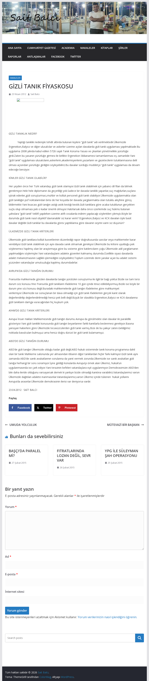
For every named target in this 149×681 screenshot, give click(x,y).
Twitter (75, 56)
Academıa (68, 48)
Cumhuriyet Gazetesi (41, 48)
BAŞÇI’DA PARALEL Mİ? (25, 453)
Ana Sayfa (14, 48)
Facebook (58, 56)
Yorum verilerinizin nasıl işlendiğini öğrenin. (107, 617)
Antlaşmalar (36, 56)
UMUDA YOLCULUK (23, 425)
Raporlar (14, 56)
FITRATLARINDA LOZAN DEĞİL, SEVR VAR (74, 455)
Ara (139, 638)
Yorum (11, 507)
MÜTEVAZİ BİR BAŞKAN (123, 425)
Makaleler (87, 48)
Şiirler (123, 48)
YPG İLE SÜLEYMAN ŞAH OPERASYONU (121, 453)
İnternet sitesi (14, 592)
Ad (8, 557)
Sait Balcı (35, 94)
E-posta (11, 574)
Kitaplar (107, 48)
